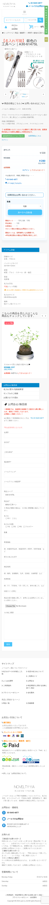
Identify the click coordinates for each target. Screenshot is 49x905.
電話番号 (7, 462)
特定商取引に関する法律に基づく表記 (28, 895)
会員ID (6, 432)
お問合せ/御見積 (10, 385)
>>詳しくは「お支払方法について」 (14, 773)
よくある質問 (8, 681)
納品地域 (7, 567)
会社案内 (31, 693)
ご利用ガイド (32, 676)
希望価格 (7, 542)
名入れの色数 (9, 524)
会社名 (7, 442)
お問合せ (31, 681)
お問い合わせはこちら (34, 103)
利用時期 (7, 579)
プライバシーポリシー (11, 693)
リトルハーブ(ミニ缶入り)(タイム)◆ (17, 364)
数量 (5, 532)
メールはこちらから (14, 183)
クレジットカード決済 (13, 732)
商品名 (7, 501)
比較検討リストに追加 (46, 21)
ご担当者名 (8, 452)
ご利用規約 (7, 685)
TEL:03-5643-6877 (37, 418)
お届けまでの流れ (11, 397)
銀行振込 (7, 722)
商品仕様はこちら (12, 103)
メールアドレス (10, 472)
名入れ (6, 516)
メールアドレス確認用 (12, 481)
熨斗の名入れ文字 (10, 557)
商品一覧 (6, 703)
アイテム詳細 (9, 250)
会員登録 (15, 29)
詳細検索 (31, 703)
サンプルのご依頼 (11, 393)
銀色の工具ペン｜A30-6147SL (20, 42)
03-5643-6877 (12, 179)
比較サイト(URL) (10, 591)
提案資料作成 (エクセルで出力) (13, 136)
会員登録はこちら (34, 136)
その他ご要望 (9, 612)
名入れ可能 (32, 20)
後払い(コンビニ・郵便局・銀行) (17, 741)
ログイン (15, 25)
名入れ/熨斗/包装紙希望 (13, 389)
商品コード (8, 491)
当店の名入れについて (36, 671)
